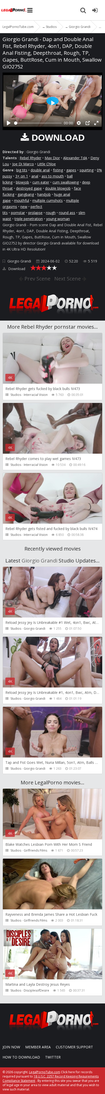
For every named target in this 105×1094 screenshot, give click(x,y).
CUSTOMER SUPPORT (74, 1047)
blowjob (22, 182)
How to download (21, 1057)
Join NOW (11, 1047)
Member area (38, 1047)
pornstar (18, 212)
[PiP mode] (88, 123)
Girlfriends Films (35, 850)
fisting (58, 170)
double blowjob (58, 188)
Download (16, 268)
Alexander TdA (75, 157)
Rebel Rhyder (30, 157)
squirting (87, 170)
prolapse (35, 212)
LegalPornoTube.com (14, 10)
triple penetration (29, 218)
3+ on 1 (21, 176)
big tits (21, 170)
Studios (15, 395)
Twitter (53, 1057)
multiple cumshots (47, 200)
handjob (44, 194)
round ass (67, 212)
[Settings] (79, 123)
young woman (58, 218)
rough (51, 212)
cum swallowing (65, 182)
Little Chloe (46, 164)
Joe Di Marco (23, 164)
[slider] (38, 123)
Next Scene (68, 278)
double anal (40, 170)
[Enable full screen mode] (96, 123)
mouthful (21, 200)
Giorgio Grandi (19, 261)
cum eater (40, 182)
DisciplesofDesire (36, 990)
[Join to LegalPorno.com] (52, 315)
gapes (71, 170)
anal (34, 176)
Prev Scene (36, 278)
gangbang (26, 194)
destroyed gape (29, 188)
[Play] (9, 123)
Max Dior (52, 157)
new (23, 206)
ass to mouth (53, 176)
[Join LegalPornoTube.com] (95, 10)
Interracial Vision (36, 395)
